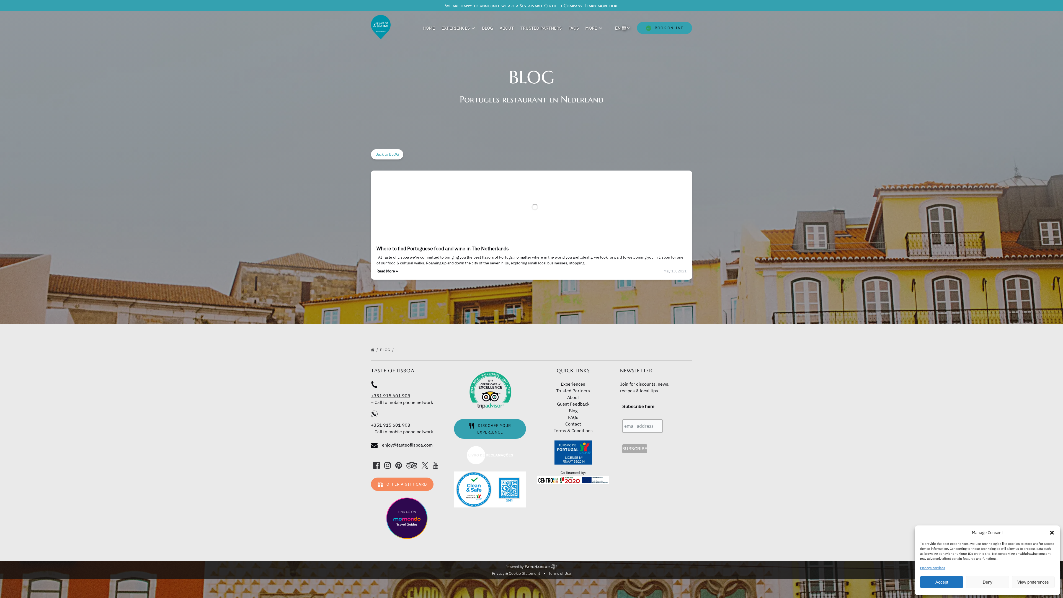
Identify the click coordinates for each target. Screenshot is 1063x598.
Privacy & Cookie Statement (516, 573)
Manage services (932, 568)
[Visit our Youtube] (435, 465)
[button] (1052, 532)
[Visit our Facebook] (376, 465)
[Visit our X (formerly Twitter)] (425, 465)
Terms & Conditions (573, 430)
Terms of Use (559, 573)
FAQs (573, 28)
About (507, 28)
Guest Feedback (573, 404)
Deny (987, 582)
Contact (573, 424)
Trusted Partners (541, 28)
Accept (941, 582)
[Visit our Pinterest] (398, 465)
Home (429, 28)
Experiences (573, 384)
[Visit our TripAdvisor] (411, 465)
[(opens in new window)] (490, 449)
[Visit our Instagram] (387, 465)
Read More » (387, 271)
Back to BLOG (387, 154)
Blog (487, 28)
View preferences (1033, 582)
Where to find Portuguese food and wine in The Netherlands (442, 248)
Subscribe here (638, 406)
